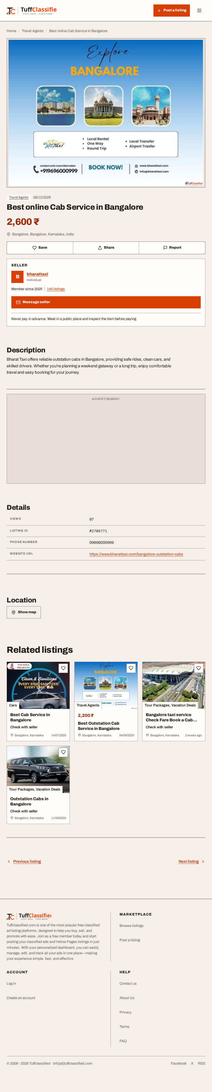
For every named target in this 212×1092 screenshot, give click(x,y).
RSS (201, 1063)
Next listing (189, 861)
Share (109, 247)
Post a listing (130, 940)
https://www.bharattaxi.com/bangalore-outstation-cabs (136, 554)
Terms (124, 1027)
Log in (11, 984)
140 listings (56, 289)
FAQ (123, 1041)
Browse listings (132, 926)
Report (175, 247)
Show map (27, 612)
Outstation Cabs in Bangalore (29, 801)
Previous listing (27, 861)
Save (42, 247)
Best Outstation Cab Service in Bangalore (99, 726)
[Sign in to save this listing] (63, 668)
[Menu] (199, 10)
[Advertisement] (106, 441)
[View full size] (106, 113)
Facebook (179, 1063)
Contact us (128, 984)
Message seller (36, 302)
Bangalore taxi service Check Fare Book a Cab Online (169, 720)
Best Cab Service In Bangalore (30, 717)
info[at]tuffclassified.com (72, 1063)
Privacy (126, 1012)
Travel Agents (18, 197)
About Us (127, 998)
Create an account (21, 998)
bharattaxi (37, 274)
